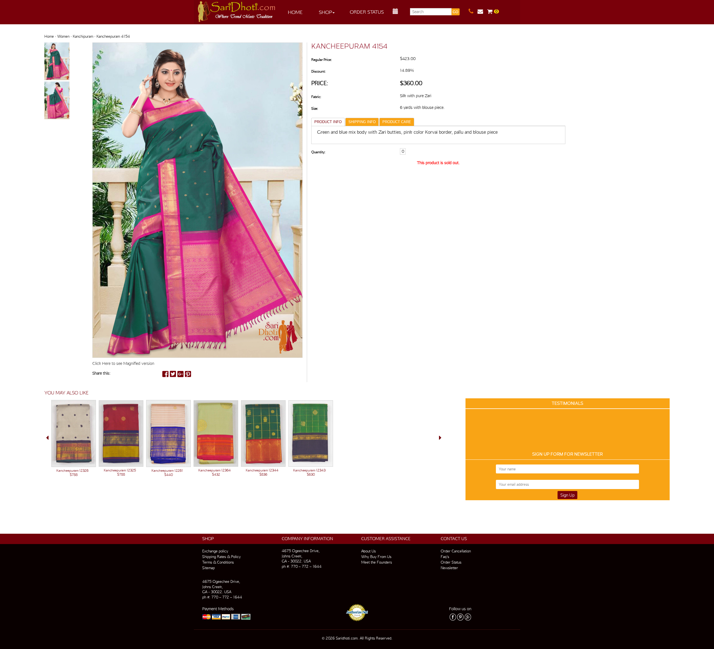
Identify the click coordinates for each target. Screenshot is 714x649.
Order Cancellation (456, 551)
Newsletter (449, 568)
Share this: (101, 373)
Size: (314, 108)
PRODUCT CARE (396, 122)
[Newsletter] (482, 11)
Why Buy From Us (376, 556)
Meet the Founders (376, 562)
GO (455, 12)
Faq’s (445, 556)
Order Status (367, 12)
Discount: (318, 71)
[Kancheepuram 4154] (56, 61)
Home (295, 12)
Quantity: (318, 152)
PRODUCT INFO (328, 122)
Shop (325, 12)
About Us (368, 551)
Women (63, 36)
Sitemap (208, 568)
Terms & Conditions (218, 562)
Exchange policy (215, 551)
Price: (319, 83)
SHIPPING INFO (362, 122)
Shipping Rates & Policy (221, 556)
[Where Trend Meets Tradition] (237, 10)
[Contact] (473, 11)
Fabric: (316, 97)
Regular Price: (321, 60)
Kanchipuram (83, 36)
